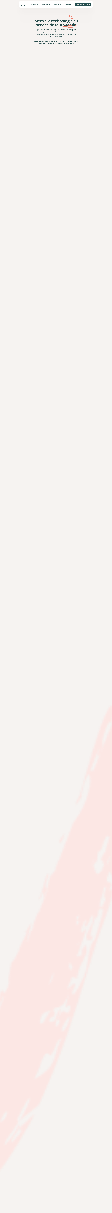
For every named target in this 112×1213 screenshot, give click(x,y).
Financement (57, 4)
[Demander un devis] (83, 4)
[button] (34, 4)
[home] (23, 4)
